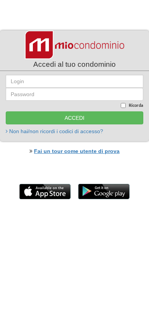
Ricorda (136, 105)
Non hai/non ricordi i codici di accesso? (55, 131)
